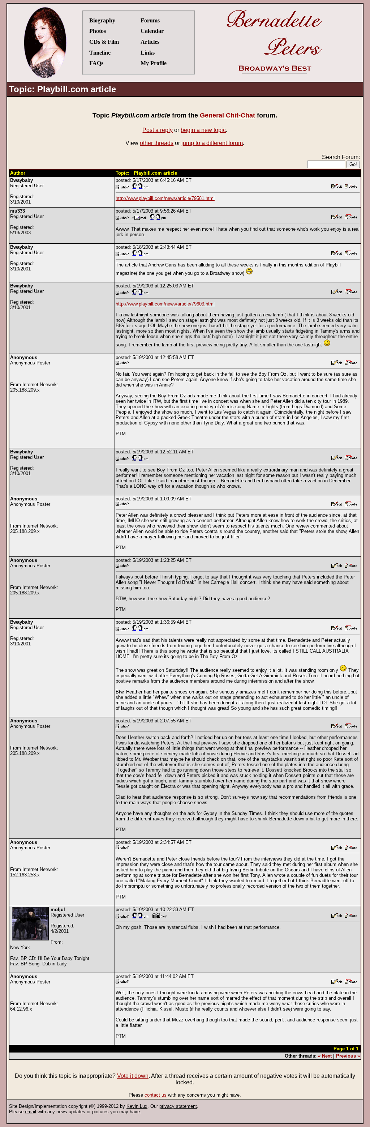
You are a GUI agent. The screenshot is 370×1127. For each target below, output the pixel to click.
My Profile (154, 63)
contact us (156, 1095)
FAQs (96, 63)
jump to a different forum (212, 143)
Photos (97, 31)
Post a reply (157, 130)
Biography (102, 20)
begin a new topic (203, 130)
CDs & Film (104, 42)
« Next (325, 1056)
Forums (150, 20)
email (30, 1111)
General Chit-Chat (227, 115)
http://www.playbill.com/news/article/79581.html (165, 198)
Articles (150, 42)
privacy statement (178, 1106)
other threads (156, 143)
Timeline (100, 53)
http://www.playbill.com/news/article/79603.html (165, 304)
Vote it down (133, 1076)
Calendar (152, 31)
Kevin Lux (136, 1106)
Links (148, 53)
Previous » (348, 1056)
